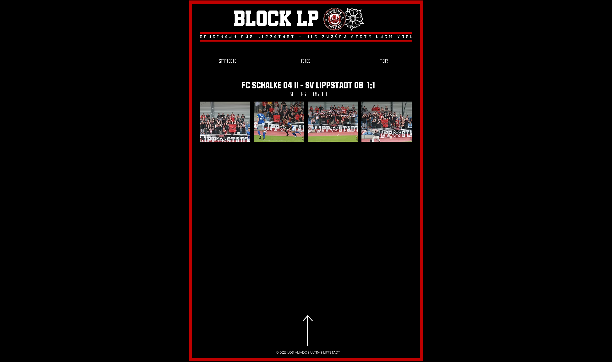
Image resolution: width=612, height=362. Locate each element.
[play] (401, 137)
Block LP (276, 19)
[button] (225, 122)
